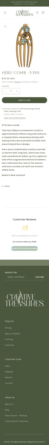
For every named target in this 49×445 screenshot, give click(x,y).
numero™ (41, 442)
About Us (9, 404)
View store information (15, 118)
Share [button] (7, 186)
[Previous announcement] (4, 3)
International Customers (16, 421)
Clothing (9, 339)
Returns (8, 377)
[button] (5, 12)
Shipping (17, 82)
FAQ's (7, 366)
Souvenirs (9, 345)
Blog (7, 410)
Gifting (8, 328)
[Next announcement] (44, 3)
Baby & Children (12, 333)
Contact (9, 383)
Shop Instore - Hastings (16, 415)
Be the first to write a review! (24, 248)
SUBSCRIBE (39, 277)
